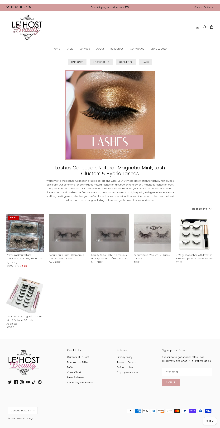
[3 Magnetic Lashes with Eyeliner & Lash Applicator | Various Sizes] (195, 232)
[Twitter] (7, 7)
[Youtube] (21, 7)
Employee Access (127, 372)
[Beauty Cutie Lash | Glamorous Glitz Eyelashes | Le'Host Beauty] (110, 232)
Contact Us (137, 49)
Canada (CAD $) (202, 7)
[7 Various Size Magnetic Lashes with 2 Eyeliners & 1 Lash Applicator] (25, 294)
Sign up (171, 382)
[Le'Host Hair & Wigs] (27, 27)
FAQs (70, 367)
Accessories (101, 62)
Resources (117, 49)
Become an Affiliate (79, 362)
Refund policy (125, 367)
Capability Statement (80, 382)
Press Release (75, 377)
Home (56, 49)
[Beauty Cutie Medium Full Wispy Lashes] (152, 232)
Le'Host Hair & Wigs (24, 418)
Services (85, 49)
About (100, 49)
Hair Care (77, 62)
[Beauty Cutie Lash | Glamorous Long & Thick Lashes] (67, 232)
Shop (70, 49)
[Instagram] (16, 7)
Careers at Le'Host (78, 357)
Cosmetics (126, 62)
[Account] (196, 27)
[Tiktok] (25, 7)
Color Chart (74, 372)
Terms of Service (127, 362)
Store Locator (159, 49)
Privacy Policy (124, 357)
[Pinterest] (30, 7)
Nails (146, 62)
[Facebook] (12, 7)
